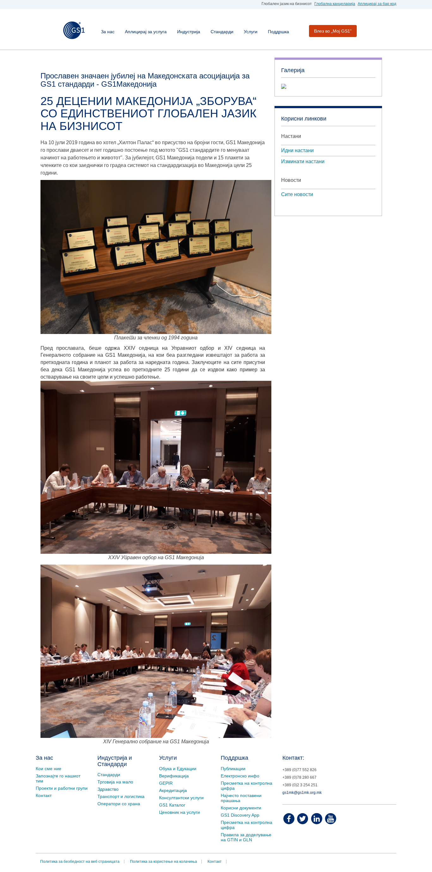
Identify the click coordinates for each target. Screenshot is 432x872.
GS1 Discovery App (240, 815)
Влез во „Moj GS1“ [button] (333, 31)
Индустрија (188, 31)
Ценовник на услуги (179, 812)
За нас (107, 31)
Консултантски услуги (181, 797)
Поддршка (278, 31)
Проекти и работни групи (62, 788)
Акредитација (173, 790)
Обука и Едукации (177, 768)
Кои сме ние (48, 768)
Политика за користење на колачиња (163, 861)
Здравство (108, 789)
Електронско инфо (240, 775)
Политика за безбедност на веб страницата (80, 861)
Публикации (233, 768)
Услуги (250, 31)
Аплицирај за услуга (146, 31)
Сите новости (297, 194)
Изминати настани (302, 161)
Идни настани (297, 150)
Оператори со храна (118, 803)
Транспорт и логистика (121, 796)
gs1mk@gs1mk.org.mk (302, 792)
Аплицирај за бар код (377, 4)
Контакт (44, 795)
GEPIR (166, 783)
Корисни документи (241, 807)
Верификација (174, 775)
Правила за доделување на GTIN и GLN (246, 837)
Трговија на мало (115, 781)
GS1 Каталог (172, 804)
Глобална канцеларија (334, 4)
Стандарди (222, 31)
